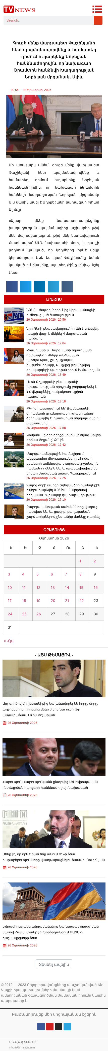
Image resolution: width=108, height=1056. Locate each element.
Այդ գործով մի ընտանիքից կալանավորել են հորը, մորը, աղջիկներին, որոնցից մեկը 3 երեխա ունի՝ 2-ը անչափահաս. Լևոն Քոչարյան (50, 709)
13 (53, 587)
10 (10, 587)
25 (24, 614)
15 (81, 587)
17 (10, 600)
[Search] (98, 20)
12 (38, 587)
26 (38, 614)
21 (67, 600)
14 (67, 587)
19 (38, 600)
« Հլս (9, 640)
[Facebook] (41, 1026)
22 (81, 600)
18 (24, 600)
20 (53, 600)
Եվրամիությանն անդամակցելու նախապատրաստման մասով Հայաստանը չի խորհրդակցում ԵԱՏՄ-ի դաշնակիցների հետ (51, 932)
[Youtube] (49, 1026)
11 (24, 587)
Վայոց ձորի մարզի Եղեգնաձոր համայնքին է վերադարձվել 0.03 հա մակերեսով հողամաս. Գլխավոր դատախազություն (63, 490)
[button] (12, 286)
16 (96, 587)
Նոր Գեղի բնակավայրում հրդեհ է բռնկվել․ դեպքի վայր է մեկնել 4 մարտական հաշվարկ (62, 333)
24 (10, 614)
